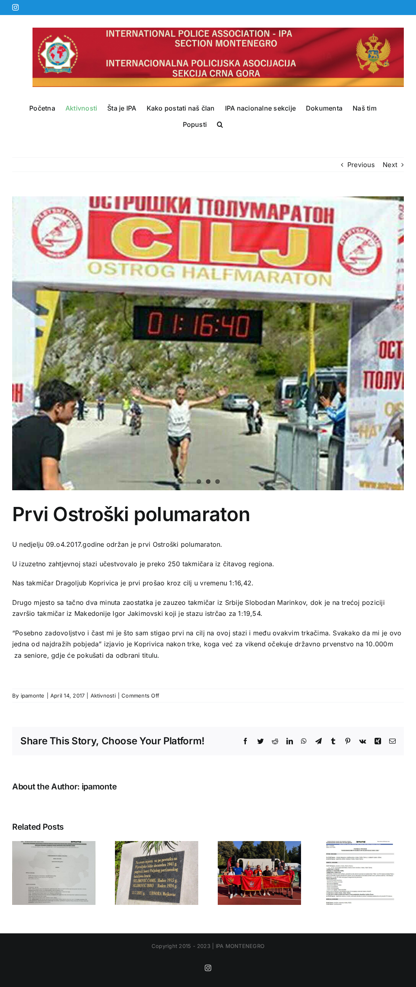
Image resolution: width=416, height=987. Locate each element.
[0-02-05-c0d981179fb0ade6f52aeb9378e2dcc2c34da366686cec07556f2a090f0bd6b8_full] (208, 343)
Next (390, 165)
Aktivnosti (103, 695)
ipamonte (33, 695)
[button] (220, 124)
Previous (361, 165)
